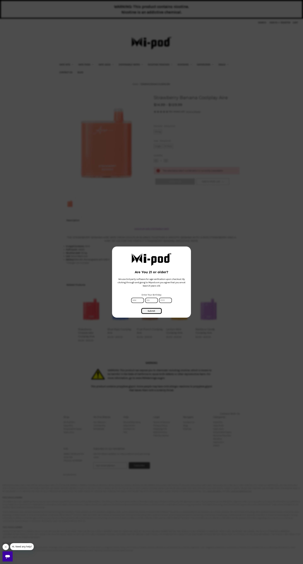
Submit (151, 311)
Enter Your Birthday (151, 294)
